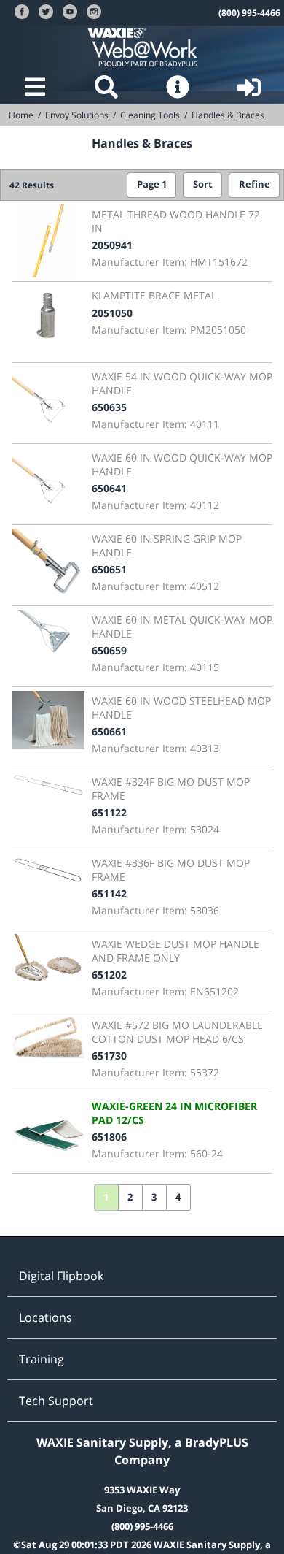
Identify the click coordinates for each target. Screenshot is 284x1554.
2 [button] (130, 1197)
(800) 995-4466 (249, 13)
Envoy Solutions (77, 115)
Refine (254, 184)
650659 (109, 650)
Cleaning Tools (150, 115)
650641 (109, 488)
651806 (109, 1137)
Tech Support (56, 1401)
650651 (109, 569)
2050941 (112, 245)
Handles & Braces (228, 115)
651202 (109, 974)
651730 (109, 1056)
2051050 (112, 313)
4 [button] (178, 1197)
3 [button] (154, 1197)
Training (41, 1359)
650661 (109, 731)
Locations (45, 1317)
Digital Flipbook (61, 1276)
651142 (109, 893)
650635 (109, 407)
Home (21, 115)
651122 (109, 812)
